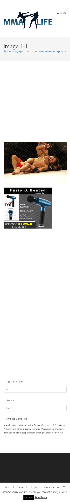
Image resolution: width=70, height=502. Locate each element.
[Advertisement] (35, 105)
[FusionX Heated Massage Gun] (28, 207)
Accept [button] (28, 497)
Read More (41, 497)
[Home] (5, 51)
